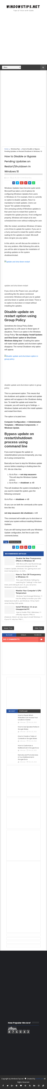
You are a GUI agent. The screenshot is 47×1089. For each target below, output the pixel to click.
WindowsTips (15, 149)
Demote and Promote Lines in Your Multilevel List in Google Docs (28, 757)
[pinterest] (16, 1085)
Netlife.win (40, 1079)
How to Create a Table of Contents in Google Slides (27, 737)
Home (6, 149)
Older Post (38, 628)
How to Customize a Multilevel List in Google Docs (28, 746)
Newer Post (8, 628)
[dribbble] (25, 1085)
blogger (9, 635)
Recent (12, 711)
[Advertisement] (23, 39)
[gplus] (12, 1085)
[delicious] (43, 1085)
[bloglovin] (21, 1085)
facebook (37, 635)
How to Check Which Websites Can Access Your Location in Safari (28, 717)
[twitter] (7, 1085)
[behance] (34, 1085)
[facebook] (3, 1085)
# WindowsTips (15, 542)
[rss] (30, 1085)
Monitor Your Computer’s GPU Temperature (28, 592)
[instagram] (38, 1085)
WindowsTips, (27, 178)
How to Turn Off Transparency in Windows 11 (28, 576)
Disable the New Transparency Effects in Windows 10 (28, 560)
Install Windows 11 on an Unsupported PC (26, 608)
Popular (24, 711)
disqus (23, 635)
